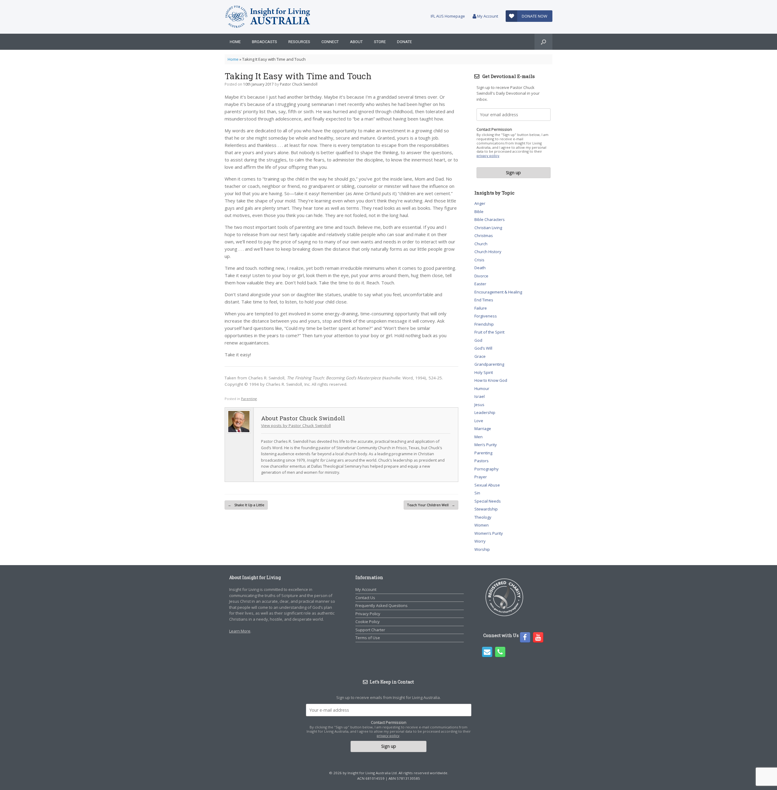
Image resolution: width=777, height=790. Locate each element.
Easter (480, 284)
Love (478, 420)
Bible (479, 211)
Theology (482, 517)
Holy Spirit (483, 372)
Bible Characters (489, 219)
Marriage (482, 428)
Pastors (481, 460)
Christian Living (488, 227)
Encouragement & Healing (498, 292)
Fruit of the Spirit (489, 332)
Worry (480, 541)
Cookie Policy (367, 621)
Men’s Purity (485, 444)
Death (480, 267)
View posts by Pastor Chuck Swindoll (296, 425)
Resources (299, 41)
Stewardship (486, 509)
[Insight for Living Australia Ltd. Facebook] (525, 637)
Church (480, 243)
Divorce (481, 276)
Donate (404, 41)
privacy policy (488, 155)
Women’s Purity (488, 533)
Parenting (249, 398)
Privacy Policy (367, 613)
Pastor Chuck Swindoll (298, 84)
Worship (482, 549)
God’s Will (483, 348)
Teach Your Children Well (431, 505)
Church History (487, 251)
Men (478, 436)
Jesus (479, 404)
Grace (480, 356)
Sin (477, 493)
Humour (481, 388)
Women (481, 525)
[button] (543, 42)
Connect (330, 41)
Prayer (480, 477)
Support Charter (370, 629)
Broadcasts (264, 41)
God (478, 340)
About (356, 41)
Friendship (484, 324)
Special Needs (487, 501)
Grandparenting (489, 364)
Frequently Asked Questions (381, 605)
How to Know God (490, 380)
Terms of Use (367, 637)
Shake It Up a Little (246, 505)
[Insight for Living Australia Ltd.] (268, 17)
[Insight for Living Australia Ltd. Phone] (500, 652)
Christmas (483, 235)
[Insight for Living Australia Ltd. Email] (487, 652)
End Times (483, 300)
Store (380, 41)
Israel (479, 396)
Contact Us (365, 597)
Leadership (484, 412)
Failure (480, 308)
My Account (487, 16)
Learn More (239, 631)
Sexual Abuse (487, 485)
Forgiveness (485, 316)
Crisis (479, 260)
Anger (479, 203)
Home (235, 41)
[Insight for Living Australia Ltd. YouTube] (538, 637)
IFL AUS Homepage (448, 16)
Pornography (486, 469)
